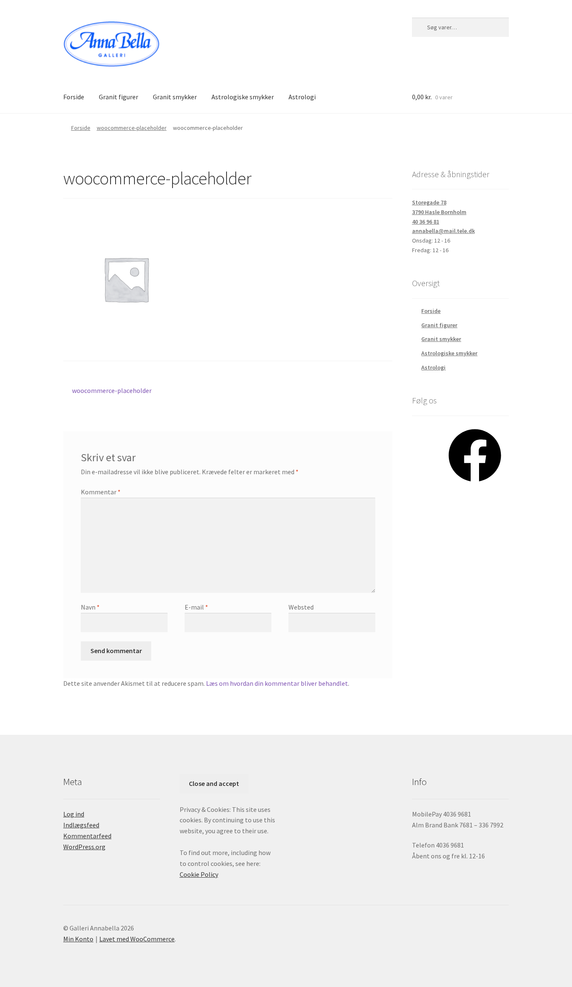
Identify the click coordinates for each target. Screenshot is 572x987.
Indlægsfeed (81, 825)
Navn (90, 607)
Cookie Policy (199, 874)
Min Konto (78, 939)
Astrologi (302, 97)
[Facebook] (475, 484)
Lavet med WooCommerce (137, 939)
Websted (301, 607)
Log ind (73, 814)
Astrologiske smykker (242, 97)
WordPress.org (84, 846)
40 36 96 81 (425, 221)
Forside (73, 97)
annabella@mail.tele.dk (443, 231)
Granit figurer (118, 97)
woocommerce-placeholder (132, 128)
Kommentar (101, 492)
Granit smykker (175, 97)
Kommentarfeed (87, 836)
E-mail (196, 607)
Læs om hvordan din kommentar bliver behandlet (277, 683)
